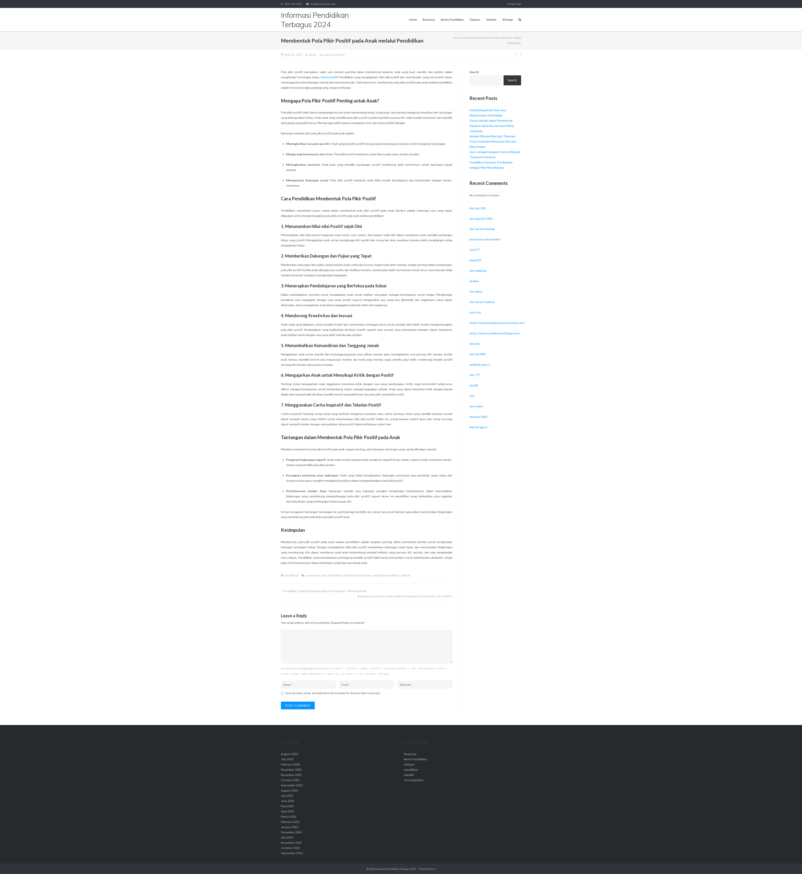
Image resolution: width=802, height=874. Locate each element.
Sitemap (507, 19)
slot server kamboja (482, 229)
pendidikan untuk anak (357, 575)
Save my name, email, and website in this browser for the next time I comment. (332, 693)
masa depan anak (316, 575)
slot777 (475, 249)
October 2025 (290, 780)
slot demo (476, 291)
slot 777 (475, 375)
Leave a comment (334, 54)
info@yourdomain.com (323, 3)
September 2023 (292, 853)
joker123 (475, 260)
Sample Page (514, 3)
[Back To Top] (792, 864)
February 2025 (290, 821)
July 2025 (287, 795)
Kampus (475, 19)
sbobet (474, 281)
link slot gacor (478, 427)
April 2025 (287, 811)
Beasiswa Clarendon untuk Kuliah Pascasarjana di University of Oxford (403, 596)
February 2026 (290, 764)
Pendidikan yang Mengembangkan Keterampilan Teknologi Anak (325, 591)
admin (312, 54)
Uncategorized (413, 780)
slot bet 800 (477, 354)
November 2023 (291, 842)
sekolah (405, 575)
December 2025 (291, 769)
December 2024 (291, 832)
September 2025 (292, 785)
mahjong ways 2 (480, 364)
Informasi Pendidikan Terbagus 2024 (395, 868)
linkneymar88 (329, 77)
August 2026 (289, 754)
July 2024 (287, 837)
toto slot (475, 312)
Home (413, 19)
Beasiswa (429, 19)
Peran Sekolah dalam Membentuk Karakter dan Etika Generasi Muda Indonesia (492, 126)
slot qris (475, 343)
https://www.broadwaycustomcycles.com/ (497, 323)
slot (472, 396)
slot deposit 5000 (481, 218)
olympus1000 (478, 416)
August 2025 (289, 790)
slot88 (474, 385)
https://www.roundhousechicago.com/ (495, 333)
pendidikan (291, 575)
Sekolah (491, 19)
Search (474, 72)
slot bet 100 (477, 208)
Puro (433, 868)
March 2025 (288, 816)
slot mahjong (478, 270)
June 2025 (287, 801)
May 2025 (287, 806)
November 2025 (291, 775)
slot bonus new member (485, 239)
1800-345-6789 (293, 3)
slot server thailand (482, 302)
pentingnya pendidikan (386, 575)
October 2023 (290, 848)
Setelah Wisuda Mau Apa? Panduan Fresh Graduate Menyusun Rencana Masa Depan (493, 141)
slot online (476, 406)
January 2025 (289, 827)
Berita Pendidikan (452, 19)
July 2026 (287, 759)
